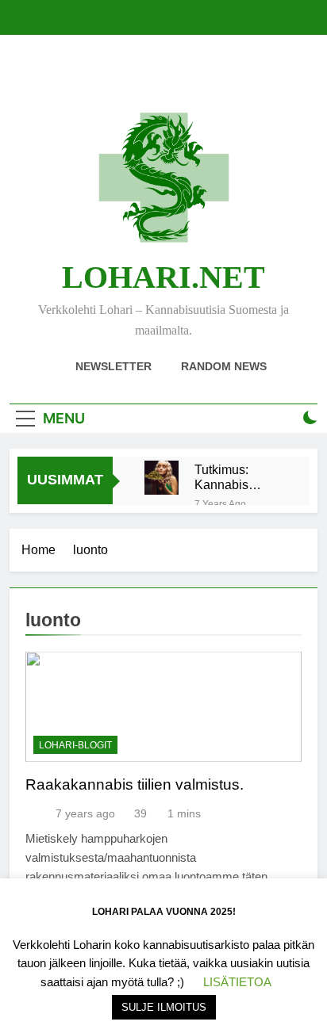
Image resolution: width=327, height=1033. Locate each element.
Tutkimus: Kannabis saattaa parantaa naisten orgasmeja (224, 477)
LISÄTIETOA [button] (237, 982)
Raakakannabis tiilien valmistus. (134, 784)
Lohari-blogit (75, 745)
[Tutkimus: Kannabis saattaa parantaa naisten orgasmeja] (161, 478)
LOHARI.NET (163, 277)
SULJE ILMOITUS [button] (163, 1007)
